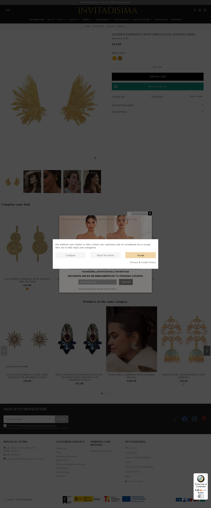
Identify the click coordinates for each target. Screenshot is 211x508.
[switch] (201, 496)
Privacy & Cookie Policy (143, 262)
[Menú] (206, 475)
